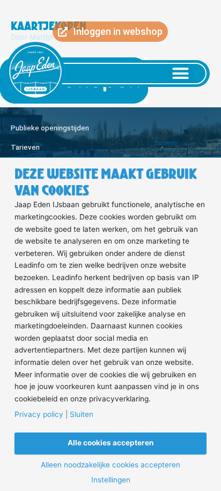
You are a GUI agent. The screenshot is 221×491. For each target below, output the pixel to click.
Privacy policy (38, 415)
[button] (180, 73)
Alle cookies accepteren (111, 442)
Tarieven (25, 147)
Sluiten (81, 415)
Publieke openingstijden (50, 127)
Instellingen (110, 480)
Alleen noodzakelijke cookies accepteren (110, 465)
